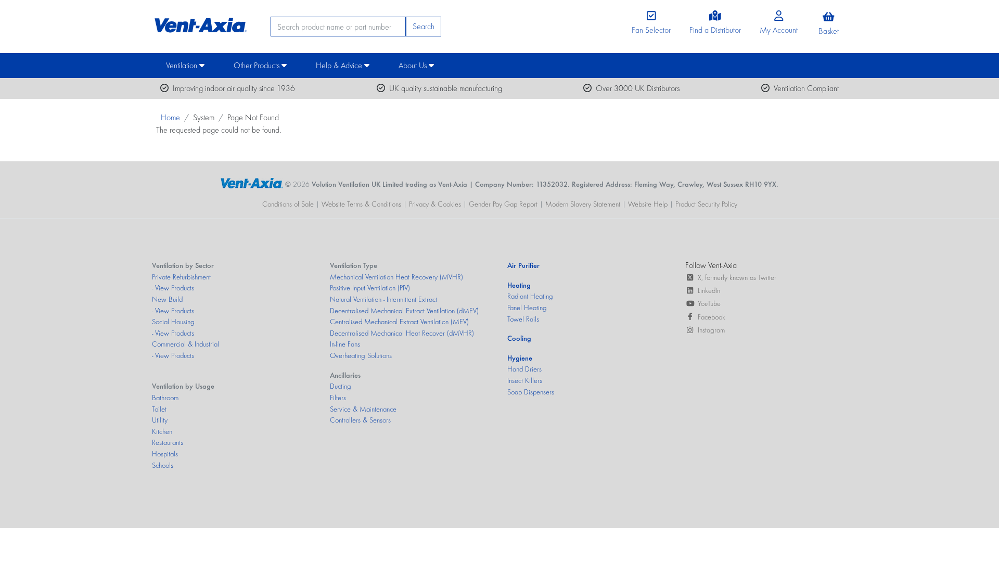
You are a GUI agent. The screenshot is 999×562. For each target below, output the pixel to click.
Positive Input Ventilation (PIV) (370, 288)
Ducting (340, 386)
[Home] (199, 22)
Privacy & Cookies (435, 204)
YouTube (709, 303)
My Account (779, 30)
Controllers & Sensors (360, 420)
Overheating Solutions (361, 355)
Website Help (648, 204)
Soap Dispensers (530, 392)
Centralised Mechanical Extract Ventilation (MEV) (399, 321)
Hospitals (165, 454)
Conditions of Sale (288, 204)
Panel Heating (527, 307)
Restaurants (167, 442)
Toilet (159, 409)
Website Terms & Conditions (361, 204)
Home (170, 117)
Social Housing (173, 321)
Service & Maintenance (363, 409)
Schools (162, 465)
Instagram (711, 330)
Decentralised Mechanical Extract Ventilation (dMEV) (404, 310)
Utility (160, 420)
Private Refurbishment (181, 277)
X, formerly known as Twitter (737, 277)
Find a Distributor (715, 30)
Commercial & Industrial (185, 344)
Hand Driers (524, 369)
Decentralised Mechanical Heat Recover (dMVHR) (402, 333)
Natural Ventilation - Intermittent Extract (383, 299)
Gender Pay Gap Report (503, 204)
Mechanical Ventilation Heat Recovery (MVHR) (396, 277)
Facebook (711, 317)
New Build (167, 299)
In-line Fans (345, 344)
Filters (338, 397)
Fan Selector (651, 30)
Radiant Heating (530, 296)
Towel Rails (523, 319)
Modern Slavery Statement (582, 204)
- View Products (173, 288)
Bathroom (165, 397)
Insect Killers (524, 380)
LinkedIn (709, 290)
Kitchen (162, 431)
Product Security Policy (706, 204)
